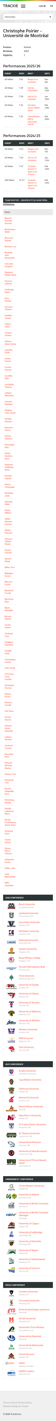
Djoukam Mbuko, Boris (10, 273)
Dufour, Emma (8, 695)
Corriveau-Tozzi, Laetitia (9, 676)
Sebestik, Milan (9, 503)
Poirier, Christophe (9, 485)
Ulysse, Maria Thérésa (8, 851)
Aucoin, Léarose (8, 551)
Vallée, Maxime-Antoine (9, 521)
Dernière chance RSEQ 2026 (34, 108)
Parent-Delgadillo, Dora (9, 791)
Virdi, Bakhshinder (10, 875)
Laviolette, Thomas (9, 385)
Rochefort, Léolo (9, 494)
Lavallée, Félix (9, 377)
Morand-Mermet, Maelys (8, 765)
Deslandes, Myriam (9, 686)
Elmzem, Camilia (8, 703)
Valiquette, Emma (9, 860)
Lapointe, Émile (9, 351)
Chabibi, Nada (8, 652)
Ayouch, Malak (8, 560)
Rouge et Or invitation (33, 150)
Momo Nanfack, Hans (9, 456)
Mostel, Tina (10, 774)
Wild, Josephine (9, 884)
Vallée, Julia (10, 868)
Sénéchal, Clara (9, 832)
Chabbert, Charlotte (9, 643)
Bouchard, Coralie (9, 591)
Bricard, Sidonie (8, 617)
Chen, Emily (10, 668)
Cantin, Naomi (8, 626)
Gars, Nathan (8, 299)
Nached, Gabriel (8, 477)
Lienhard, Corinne (9, 746)
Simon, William (8, 511)
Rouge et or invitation (33, 80)
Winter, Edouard (8, 531)
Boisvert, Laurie (9, 583)
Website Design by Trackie (15, 1406)
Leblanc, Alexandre (9, 394)
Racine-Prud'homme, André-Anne (10, 822)
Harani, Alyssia (8, 718)
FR (51, 6)
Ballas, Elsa (10, 567)
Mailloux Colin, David (10, 411)
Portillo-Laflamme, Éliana (9, 811)
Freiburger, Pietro (9, 290)
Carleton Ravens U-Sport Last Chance (32, 170)
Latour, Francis (8, 359)
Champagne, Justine (10, 660)
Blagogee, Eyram (9, 574)
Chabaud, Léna (9, 634)
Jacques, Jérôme (8, 334)
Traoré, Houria (8, 841)
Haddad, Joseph (8, 316)
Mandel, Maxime (8, 420)
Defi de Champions (33, 89)
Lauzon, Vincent (8, 368)
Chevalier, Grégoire (9, 265)
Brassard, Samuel (9, 239)
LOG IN (42, 6)
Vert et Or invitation (32, 97)
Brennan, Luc (10, 246)
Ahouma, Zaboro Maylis (9, 541)
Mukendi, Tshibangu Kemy (9, 467)
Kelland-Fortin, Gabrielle (9, 728)
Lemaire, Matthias (9, 402)
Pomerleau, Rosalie (10, 801)
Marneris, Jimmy (9, 428)
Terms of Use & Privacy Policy (17, 1402)
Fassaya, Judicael (8, 282)
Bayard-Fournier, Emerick (8, 221)
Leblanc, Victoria (8, 738)
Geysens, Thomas (9, 308)
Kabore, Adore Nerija (10, 342)
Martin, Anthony (8, 437)
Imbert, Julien (8, 325)
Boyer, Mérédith (9, 609)
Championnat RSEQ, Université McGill (34, 120)
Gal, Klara (9, 711)
